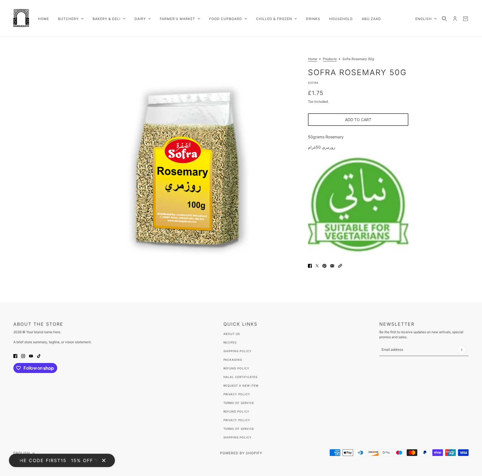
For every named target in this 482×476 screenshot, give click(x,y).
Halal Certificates (240, 377)
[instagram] (23, 355)
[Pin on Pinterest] (324, 265)
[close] (104, 460)
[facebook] (15, 355)
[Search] (444, 19)
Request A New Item (241, 385)
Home (312, 59)
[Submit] (461, 349)
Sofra (313, 82)
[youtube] (31, 355)
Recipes (230, 342)
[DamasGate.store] (21, 18)
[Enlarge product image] (186, 169)
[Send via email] (332, 265)
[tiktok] (39, 355)
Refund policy (236, 411)
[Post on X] (317, 265)
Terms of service (238, 428)
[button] (340, 265)
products (330, 59)
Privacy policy (236, 420)
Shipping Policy (237, 351)
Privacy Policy (236, 394)
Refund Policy (236, 368)
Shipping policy (237, 437)
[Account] (455, 19)
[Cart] (465, 19)
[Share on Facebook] (310, 265)
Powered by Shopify (241, 453)
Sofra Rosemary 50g (357, 72)
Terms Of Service (238, 402)
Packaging (232, 359)
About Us (231, 333)
